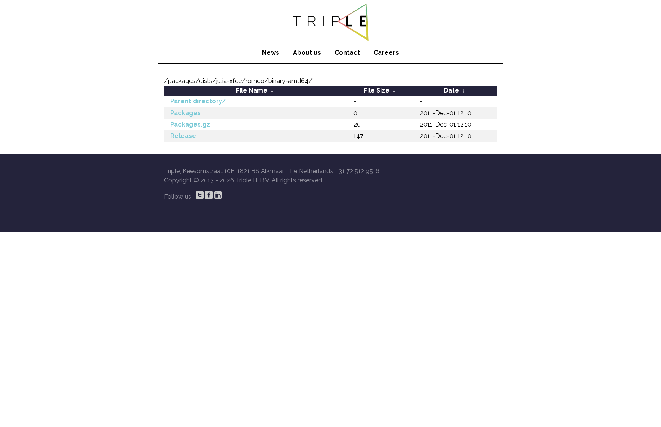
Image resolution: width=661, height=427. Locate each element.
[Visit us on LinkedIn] (218, 195)
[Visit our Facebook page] (209, 195)
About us (307, 52)
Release (183, 136)
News (270, 52)
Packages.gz (190, 124)
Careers (386, 52)
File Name (251, 90)
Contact (347, 52)
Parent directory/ (198, 101)
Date (451, 90)
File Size (376, 90)
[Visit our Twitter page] (200, 195)
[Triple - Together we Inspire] (330, 21)
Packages (185, 113)
